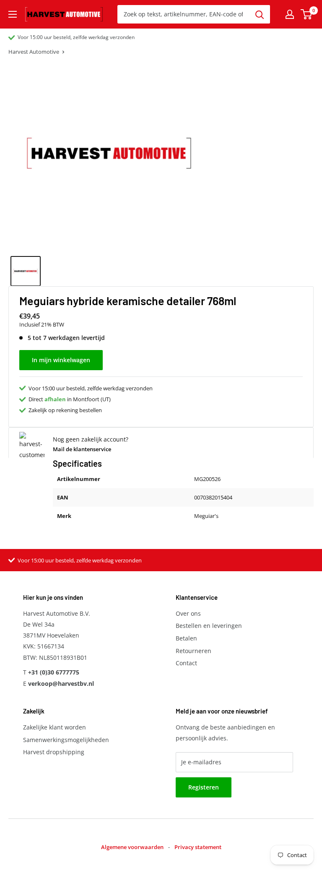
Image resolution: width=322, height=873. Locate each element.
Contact (186, 663)
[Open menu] (12, 14)
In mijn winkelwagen (61, 360)
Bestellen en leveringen (209, 626)
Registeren (203, 787)
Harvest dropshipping (53, 752)
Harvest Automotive (33, 51)
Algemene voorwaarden (132, 847)
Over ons (188, 613)
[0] (306, 14)
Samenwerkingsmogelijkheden (66, 740)
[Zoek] (259, 14)
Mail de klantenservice (82, 449)
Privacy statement (197, 847)
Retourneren (193, 651)
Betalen (186, 638)
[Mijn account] (290, 14)
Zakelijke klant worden (54, 727)
